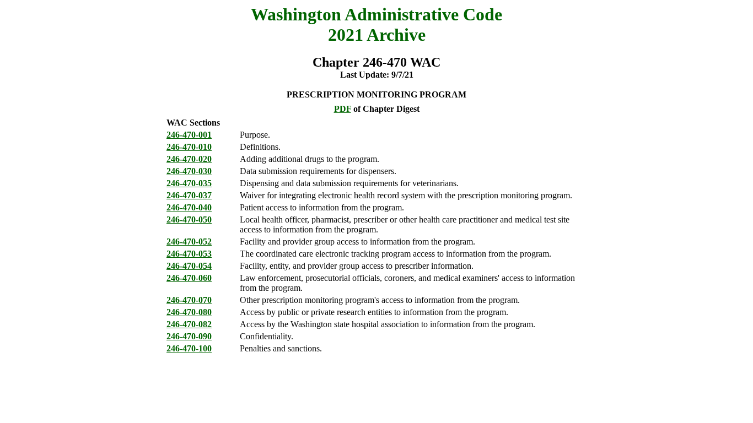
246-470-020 (189, 159)
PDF (342, 108)
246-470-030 (189, 171)
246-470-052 (189, 241)
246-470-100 (189, 348)
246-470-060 (189, 278)
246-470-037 (189, 195)
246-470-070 (189, 300)
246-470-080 (189, 312)
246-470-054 (189, 265)
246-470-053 (189, 253)
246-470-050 (189, 219)
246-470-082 (189, 324)
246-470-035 (189, 183)
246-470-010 (189, 146)
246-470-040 (189, 207)
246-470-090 (189, 336)
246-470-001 (189, 134)
